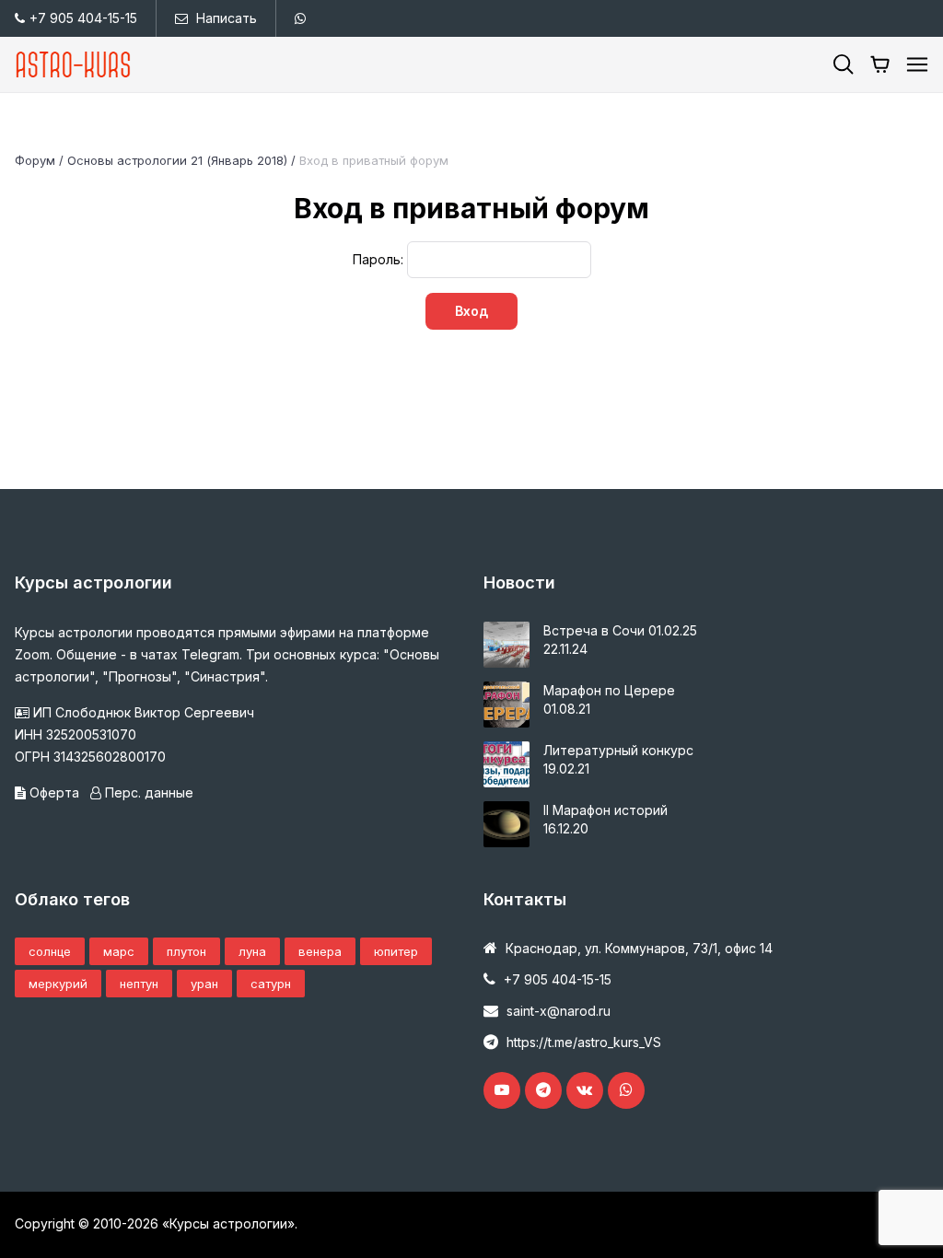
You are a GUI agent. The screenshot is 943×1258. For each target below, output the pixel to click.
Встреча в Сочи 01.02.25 (620, 630)
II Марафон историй (605, 810)
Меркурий (58, 983)
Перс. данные (147, 792)
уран (204, 983)
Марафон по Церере (609, 690)
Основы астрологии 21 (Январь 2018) (177, 160)
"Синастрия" (224, 676)
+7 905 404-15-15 (83, 18)
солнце (50, 951)
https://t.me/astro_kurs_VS (583, 1042)
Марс (118, 951)
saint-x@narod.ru (558, 1011)
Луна (252, 951)
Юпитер (396, 951)
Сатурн (270, 983)
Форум (35, 160)
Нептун (139, 983)
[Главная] (74, 64)
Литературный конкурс (618, 750)
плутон (186, 951)
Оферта (54, 792)
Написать (226, 18)
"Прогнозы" (139, 676)
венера (320, 951)
